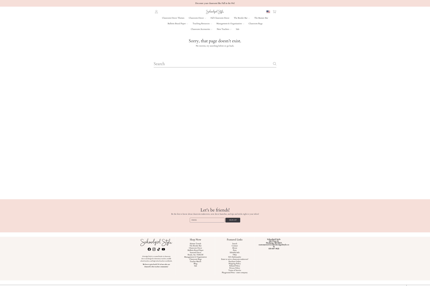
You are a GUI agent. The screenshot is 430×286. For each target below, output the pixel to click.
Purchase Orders (234, 261)
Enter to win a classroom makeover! (234, 259)
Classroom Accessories (201, 29)
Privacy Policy (234, 268)
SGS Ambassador (234, 257)
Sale (195, 266)
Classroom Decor (196, 18)
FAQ (234, 255)
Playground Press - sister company (234, 273)
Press (234, 250)
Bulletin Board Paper (177, 23)
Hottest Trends (195, 244)
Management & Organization (229, 23)
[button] (274, 11)
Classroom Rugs (195, 259)
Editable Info (235, 252)
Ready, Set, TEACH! (195, 255)
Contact (235, 246)
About (234, 248)
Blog (195, 264)
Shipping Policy (235, 264)
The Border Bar (241, 18)
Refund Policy (234, 266)
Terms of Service (234, 270)
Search (234, 244)
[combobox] (215, 63)
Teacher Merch (195, 261)
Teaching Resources (201, 23)
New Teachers (223, 29)
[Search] (274, 63)
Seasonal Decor (195, 252)
